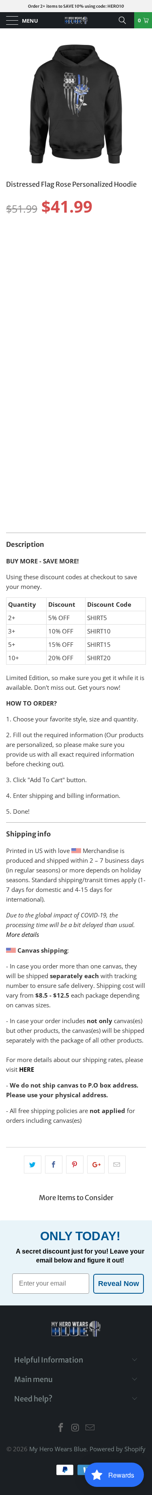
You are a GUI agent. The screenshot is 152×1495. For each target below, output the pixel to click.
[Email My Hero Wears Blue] (90, 1427)
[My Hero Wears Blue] (76, 20)
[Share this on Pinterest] (74, 1164)
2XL (96, 241)
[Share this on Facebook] (53, 1164)
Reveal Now (118, 1284)
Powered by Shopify (118, 1449)
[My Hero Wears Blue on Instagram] (76, 1427)
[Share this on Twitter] (32, 1164)
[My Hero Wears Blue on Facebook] (61, 1427)
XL (75, 241)
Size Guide (126, 227)
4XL (15, 262)
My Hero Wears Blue (57, 1449)
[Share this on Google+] (96, 1164)
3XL (117, 241)
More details (22, 934)
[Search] (125, 20)
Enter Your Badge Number (44, 383)
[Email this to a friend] (117, 1164)
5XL (36, 262)
